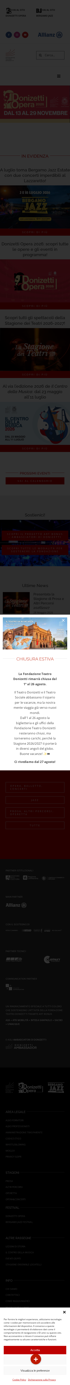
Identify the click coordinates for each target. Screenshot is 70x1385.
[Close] (63, 620)
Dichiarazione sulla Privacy (42, 1379)
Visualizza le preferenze (35, 1370)
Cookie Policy (19, 1379)
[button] (64, 1312)
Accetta (35, 1350)
